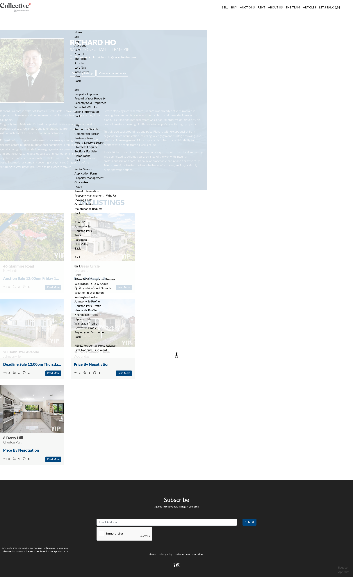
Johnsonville (82, 226)
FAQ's (78, 186)
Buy (76, 125)
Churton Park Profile (87, 305)
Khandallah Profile (86, 314)
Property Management (89, 178)
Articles (309, 7)
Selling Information (86, 111)
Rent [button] (261, 7)
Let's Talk (326, 7)
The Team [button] (293, 7)
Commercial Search (86, 133)
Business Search (84, 138)
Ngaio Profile (82, 319)
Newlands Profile (85, 310)
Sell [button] (225, 7)
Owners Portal (83, 204)
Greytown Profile (85, 328)
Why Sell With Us (86, 107)
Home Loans (82, 155)
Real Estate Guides (194, 554)
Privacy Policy (165, 554)
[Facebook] (339, 7)
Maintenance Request (88, 208)
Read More (53, 373)
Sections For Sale (85, 151)
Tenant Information (86, 191)
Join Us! (79, 222)
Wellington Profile (86, 297)
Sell (76, 89)
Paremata (80, 239)
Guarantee (81, 182)
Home (78, 32)
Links (77, 275)
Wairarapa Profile (85, 323)
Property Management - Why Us (95, 195)
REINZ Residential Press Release (94, 345)
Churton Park (83, 230)
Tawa (77, 235)
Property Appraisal (86, 94)
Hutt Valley (81, 244)
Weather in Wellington (89, 292)
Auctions (247, 7)
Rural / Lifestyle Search (89, 142)
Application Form (85, 173)
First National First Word (90, 350)
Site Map (153, 554)
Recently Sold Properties (90, 102)
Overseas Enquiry (85, 147)
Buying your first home (89, 332)
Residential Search (86, 129)
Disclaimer (179, 554)
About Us (275, 7)
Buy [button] (234, 7)
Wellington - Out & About (91, 283)
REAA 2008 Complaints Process (94, 279)
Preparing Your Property (90, 98)
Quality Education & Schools (92, 288)
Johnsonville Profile (87, 301)
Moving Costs (83, 200)
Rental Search (83, 169)
